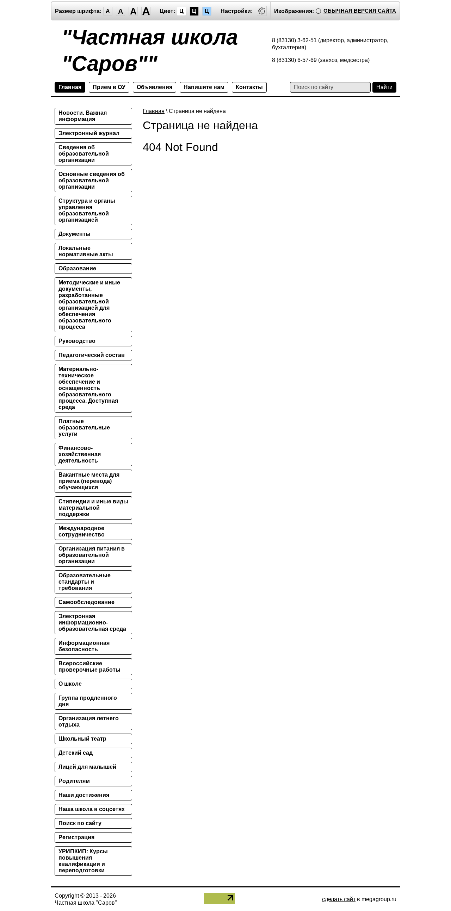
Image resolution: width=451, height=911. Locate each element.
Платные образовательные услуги (84, 427)
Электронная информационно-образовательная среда (92, 622)
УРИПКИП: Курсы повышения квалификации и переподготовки (83, 860)
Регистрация (76, 837)
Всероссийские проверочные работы (89, 666)
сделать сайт (339, 899)
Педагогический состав (91, 355)
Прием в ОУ (109, 87)
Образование (77, 268)
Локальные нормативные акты (85, 251)
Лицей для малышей (87, 767)
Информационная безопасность (84, 646)
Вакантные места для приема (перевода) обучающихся (88, 481)
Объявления (154, 87)
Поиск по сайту (79, 823)
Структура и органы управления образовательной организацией (86, 210)
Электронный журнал (88, 133)
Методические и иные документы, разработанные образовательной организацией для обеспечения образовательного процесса (89, 304)
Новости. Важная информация (82, 116)
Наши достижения (83, 795)
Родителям (74, 781)
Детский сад (75, 753)
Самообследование (86, 602)
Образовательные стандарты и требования (84, 581)
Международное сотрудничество (81, 531)
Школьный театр (82, 739)
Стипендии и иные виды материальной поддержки (93, 507)
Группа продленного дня (87, 701)
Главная (69, 87)
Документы (74, 234)
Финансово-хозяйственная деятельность (79, 454)
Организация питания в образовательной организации (91, 555)
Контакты (249, 87)
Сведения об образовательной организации (83, 153)
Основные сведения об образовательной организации (91, 180)
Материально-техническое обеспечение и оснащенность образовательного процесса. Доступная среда (88, 388)
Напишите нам (204, 87)
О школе (70, 684)
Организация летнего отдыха (88, 721)
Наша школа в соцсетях (91, 809)
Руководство (76, 341)
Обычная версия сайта (359, 11)
